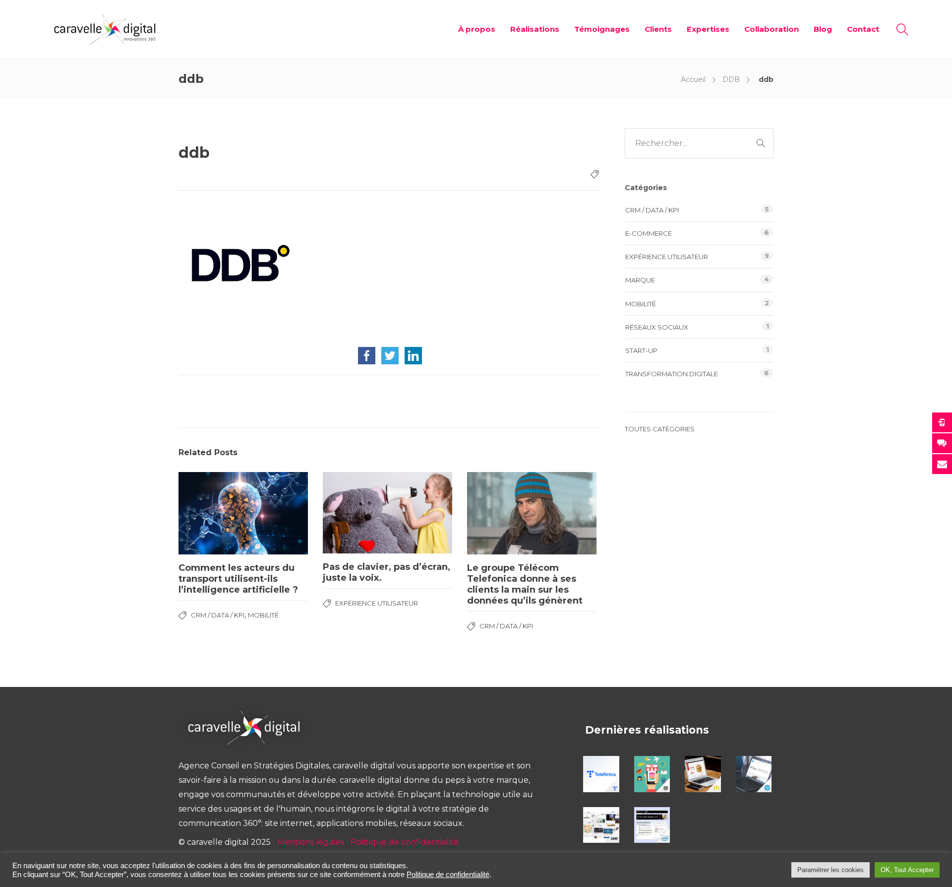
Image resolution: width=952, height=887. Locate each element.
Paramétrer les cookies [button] (830, 870)
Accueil (693, 79)
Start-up (641, 350)
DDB (731, 79)
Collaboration (771, 29)
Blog (823, 29)
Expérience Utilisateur (376, 603)
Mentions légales (310, 842)
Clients (658, 29)
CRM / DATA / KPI (217, 615)
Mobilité (263, 615)
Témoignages (602, 29)
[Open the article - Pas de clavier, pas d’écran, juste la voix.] (387, 512)
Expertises (708, 29)
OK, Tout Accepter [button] (907, 870)
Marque (640, 280)
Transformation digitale (671, 374)
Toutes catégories (660, 429)
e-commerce (648, 233)
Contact (863, 29)
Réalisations (534, 29)
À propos (476, 29)
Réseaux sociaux (656, 327)
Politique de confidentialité (405, 842)
